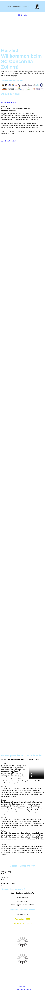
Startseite (24, 15)
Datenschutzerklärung (23, 989)
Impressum (23, 986)
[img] (22, 6)
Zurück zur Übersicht (8, 102)
